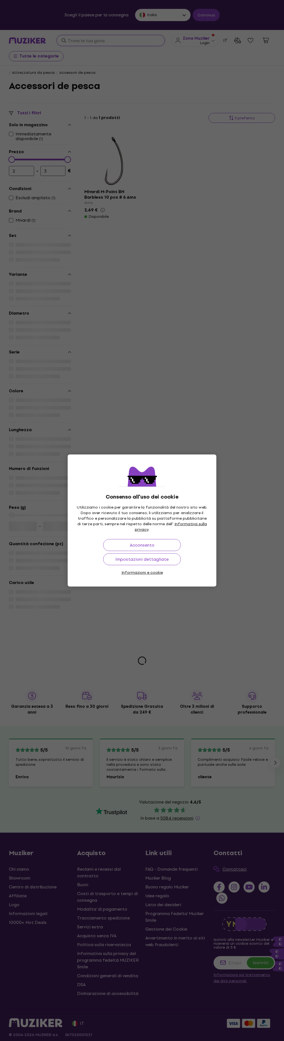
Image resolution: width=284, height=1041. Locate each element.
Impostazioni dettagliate (142, 559)
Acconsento (142, 545)
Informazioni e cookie (142, 572)
